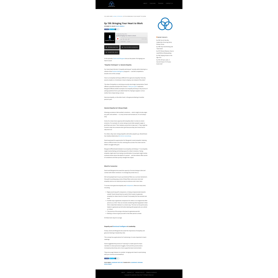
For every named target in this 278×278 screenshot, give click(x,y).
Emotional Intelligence (120, 226)
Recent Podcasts (162, 37)
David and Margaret (119, 58)
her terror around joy (125, 136)
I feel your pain (132, 86)
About (123, 272)
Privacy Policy (139, 272)
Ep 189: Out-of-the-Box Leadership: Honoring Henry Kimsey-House (164, 42)
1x (126, 39)
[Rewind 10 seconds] (123, 39)
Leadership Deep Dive (117, 262)
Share (128, 41)
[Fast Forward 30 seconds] (128, 39)
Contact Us (130, 272)
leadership (134, 262)
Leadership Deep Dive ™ (111, 4)
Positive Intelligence (117, 71)
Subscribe (123, 41)
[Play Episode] (117, 38)
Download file (113, 47)
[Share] (115, 29)
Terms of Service (151, 272)
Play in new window (131, 47)
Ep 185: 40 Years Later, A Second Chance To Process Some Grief (163, 62)
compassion (129, 185)
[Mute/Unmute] (121, 39)
